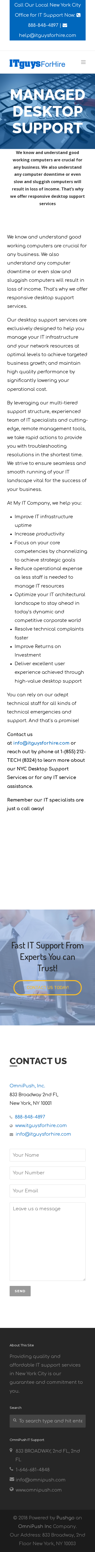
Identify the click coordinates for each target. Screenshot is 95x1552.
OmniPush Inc (35, 1526)
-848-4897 (30, 1116)
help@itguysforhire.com (47, 35)
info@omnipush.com (41, 1479)
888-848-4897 (43, 25)
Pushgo (65, 1517)
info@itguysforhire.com (41, 743)
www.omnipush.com (39, 1490)
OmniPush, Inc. (27, 1085)
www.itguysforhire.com (41, 1125)
